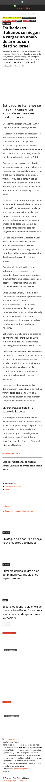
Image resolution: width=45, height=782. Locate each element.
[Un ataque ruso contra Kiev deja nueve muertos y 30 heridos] (22, 524)
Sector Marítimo (34, 14)
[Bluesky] (25, 774)
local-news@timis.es (22, 769)
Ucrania (6, 532)
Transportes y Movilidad (17, 14)
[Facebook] (5, 71)
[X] (10, 71)
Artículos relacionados (12, 511)
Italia (33, 21)
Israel (19, 21)
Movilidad (6, 702)
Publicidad (22, 781)
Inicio (4, 14)
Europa (26, 21)
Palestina (6, 23)
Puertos (8, 490)
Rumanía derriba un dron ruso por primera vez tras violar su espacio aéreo (20, 574)
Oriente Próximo (9, 21)
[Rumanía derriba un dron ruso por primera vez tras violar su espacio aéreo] (22, 556)
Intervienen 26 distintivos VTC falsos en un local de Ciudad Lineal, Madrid (21, 722)
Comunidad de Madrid (12, 716)
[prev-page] (4, 624)
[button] (4, 8)
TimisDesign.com (9, 781)
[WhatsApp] (16, 71)
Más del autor (28, 511)
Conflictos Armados (13, 486)
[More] (28, 71)
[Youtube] (20, 775)
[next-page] (8, 624)
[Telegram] (22, 71)
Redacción (8, 66)
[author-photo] (7, 503)
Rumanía (6, 564)
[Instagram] (10, 774)
